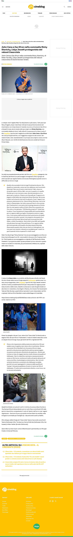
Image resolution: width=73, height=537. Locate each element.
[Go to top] (62, 532)
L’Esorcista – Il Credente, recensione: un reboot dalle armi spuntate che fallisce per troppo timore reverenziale (24, 452)
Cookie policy (29, 505)
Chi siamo (28, 501)
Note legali (29, 510)
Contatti (28, 520)
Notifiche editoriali (31, 512)
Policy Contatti (30, 514)
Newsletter (29, 516)
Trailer (40, 13)
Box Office (67, 13)
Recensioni (27, 13)
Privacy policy (29, 503)
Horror (4, 438)
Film (4, 13)
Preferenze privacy (31, 508)
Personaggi (53, 13)
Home (3, 41)
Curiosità (41, 16)
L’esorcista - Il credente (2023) (13, 41)
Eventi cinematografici (57, 16)
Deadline (7, 133)
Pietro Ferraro (7, 64)
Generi (29, 16)
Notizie (14, 13)
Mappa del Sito (30, 518)
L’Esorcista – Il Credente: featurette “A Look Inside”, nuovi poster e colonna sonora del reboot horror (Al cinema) (24, 458)
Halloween (32, 280)
